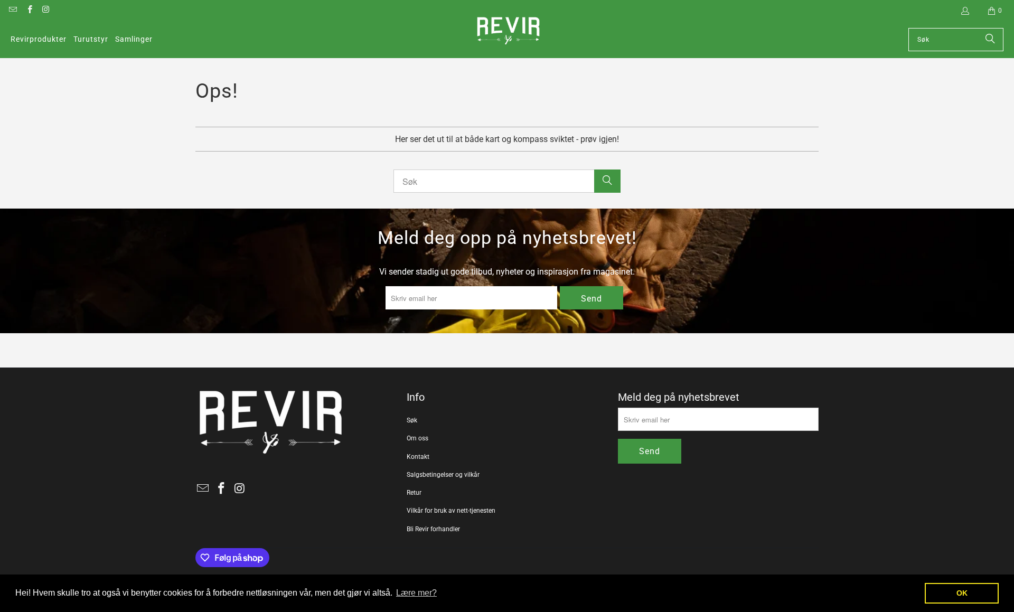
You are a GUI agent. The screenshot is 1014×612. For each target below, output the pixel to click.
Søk (412, 420)
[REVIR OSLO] (508, 31)
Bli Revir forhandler (433, 529)
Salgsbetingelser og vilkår (443, 474)
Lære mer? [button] (416, 592)
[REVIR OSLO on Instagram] (45, 10)
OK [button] (962, 593)
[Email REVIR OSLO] (12, 10)
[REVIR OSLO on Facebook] (28, 10)
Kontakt (418, 456)
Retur (414, 492)
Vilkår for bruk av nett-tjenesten (451, 510)
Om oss (417, 438)
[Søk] (990, 39)
